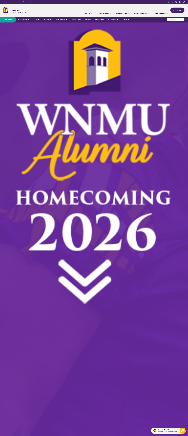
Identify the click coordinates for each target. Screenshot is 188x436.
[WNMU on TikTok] (184, 2)
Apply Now (177, 10)
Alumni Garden (99, 19)
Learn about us (22, 19)
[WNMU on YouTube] (176, 2)
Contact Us (126, 19)
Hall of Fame (48, 19)
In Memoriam (112, 19)
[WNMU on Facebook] (168, 2)
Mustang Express (7, 2)
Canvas (17, 2)
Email (24, 2)
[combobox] (175, 19)
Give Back (88, 19)
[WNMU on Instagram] (172, 2)
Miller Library (33, 2)
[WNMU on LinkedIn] (180, 2)
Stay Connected (60, 19)
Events (36, 19)
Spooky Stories (76, 19)
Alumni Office (8, 19)
